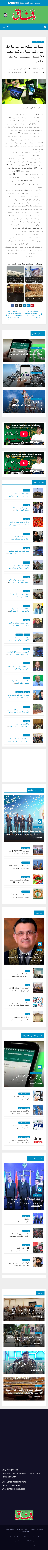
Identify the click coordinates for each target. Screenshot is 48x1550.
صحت (44, 1540)
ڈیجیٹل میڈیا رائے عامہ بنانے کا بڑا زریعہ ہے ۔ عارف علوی (32, 314)
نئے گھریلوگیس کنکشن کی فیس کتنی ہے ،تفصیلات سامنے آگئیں (17, 553)
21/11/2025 (35, 837)
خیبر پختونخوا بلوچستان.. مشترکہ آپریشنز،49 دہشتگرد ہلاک (24, 1339)
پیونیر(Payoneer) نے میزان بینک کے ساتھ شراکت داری (19, 853)
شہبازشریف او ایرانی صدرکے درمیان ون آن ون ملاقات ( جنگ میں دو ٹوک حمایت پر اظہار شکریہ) (18, 742)
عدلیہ (39, 950)
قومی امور (27, 490)
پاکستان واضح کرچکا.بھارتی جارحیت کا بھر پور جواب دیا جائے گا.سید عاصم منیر (18, 727)
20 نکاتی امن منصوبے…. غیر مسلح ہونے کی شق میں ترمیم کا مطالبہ (19, 1251)
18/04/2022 (35, 960)
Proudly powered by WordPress (15, 1529)
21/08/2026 (35, 1317)
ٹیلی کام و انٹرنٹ (38, 41)
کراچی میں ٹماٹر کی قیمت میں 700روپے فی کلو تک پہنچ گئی (19, 524)
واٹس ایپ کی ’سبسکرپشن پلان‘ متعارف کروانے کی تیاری (27, 353)
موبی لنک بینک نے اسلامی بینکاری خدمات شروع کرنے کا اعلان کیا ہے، (24, 834)
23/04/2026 (35, 1083)
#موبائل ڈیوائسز (35, 72)
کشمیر (17, 1540)
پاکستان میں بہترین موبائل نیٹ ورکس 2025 (27, 403)
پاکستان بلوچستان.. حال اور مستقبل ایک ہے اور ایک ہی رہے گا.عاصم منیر (24, 1366)
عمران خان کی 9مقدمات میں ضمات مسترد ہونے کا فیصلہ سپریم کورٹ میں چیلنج (17, 698)
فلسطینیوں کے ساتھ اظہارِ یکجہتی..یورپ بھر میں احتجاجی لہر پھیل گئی (19, 1237)
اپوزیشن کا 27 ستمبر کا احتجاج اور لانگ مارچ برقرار (26, 1312)
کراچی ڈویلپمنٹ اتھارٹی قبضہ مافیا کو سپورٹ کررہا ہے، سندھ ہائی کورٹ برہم (19, 1020)
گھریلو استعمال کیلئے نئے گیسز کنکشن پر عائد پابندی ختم (17, 654)
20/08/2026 (35, 1396)
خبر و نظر (27, 634)
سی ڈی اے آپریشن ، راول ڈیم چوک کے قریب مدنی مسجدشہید (18, 711)
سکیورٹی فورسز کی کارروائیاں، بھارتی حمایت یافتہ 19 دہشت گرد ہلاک (19, 641)
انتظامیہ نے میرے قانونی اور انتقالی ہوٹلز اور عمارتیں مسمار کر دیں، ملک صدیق (17, 612)
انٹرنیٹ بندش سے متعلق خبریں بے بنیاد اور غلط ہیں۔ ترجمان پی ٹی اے (19, 1129)
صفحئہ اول (42, 1536)
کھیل (23, 1540)
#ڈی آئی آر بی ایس (18, 68)
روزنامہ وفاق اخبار (38, 1545)
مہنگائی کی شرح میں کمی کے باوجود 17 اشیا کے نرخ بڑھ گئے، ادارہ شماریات (19, 883)
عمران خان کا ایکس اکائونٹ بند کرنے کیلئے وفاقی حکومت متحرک (20, 540)
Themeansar (24, 1531)
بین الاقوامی (37, 1195)
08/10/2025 (35, 1206)
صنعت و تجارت (37, 827)
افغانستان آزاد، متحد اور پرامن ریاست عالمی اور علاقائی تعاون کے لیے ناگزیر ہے (25, 1203)
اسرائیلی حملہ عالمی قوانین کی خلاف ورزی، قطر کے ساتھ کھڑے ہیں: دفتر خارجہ (18, 626)
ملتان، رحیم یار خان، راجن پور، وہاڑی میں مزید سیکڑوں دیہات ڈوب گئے (17, 583)
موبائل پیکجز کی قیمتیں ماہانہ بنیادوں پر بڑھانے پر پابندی (24, 379)
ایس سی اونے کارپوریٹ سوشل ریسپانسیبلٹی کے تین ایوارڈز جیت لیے (15, 315)
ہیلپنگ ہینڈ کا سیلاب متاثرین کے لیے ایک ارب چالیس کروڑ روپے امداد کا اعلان (17, 597)
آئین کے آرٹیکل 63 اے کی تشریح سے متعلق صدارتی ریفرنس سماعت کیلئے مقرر (19, 991)
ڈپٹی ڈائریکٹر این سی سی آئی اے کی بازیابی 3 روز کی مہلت (18, 495)
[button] (8, 27)
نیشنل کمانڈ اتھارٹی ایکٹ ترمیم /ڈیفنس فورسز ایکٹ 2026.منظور (24, 1392)
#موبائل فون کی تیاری (15, 72)
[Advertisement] (26, 765)
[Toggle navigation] (4, 27)
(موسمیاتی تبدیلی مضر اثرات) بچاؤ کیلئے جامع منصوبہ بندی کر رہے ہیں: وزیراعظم (17, 669)
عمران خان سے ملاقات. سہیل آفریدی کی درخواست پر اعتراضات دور (19, 511)
